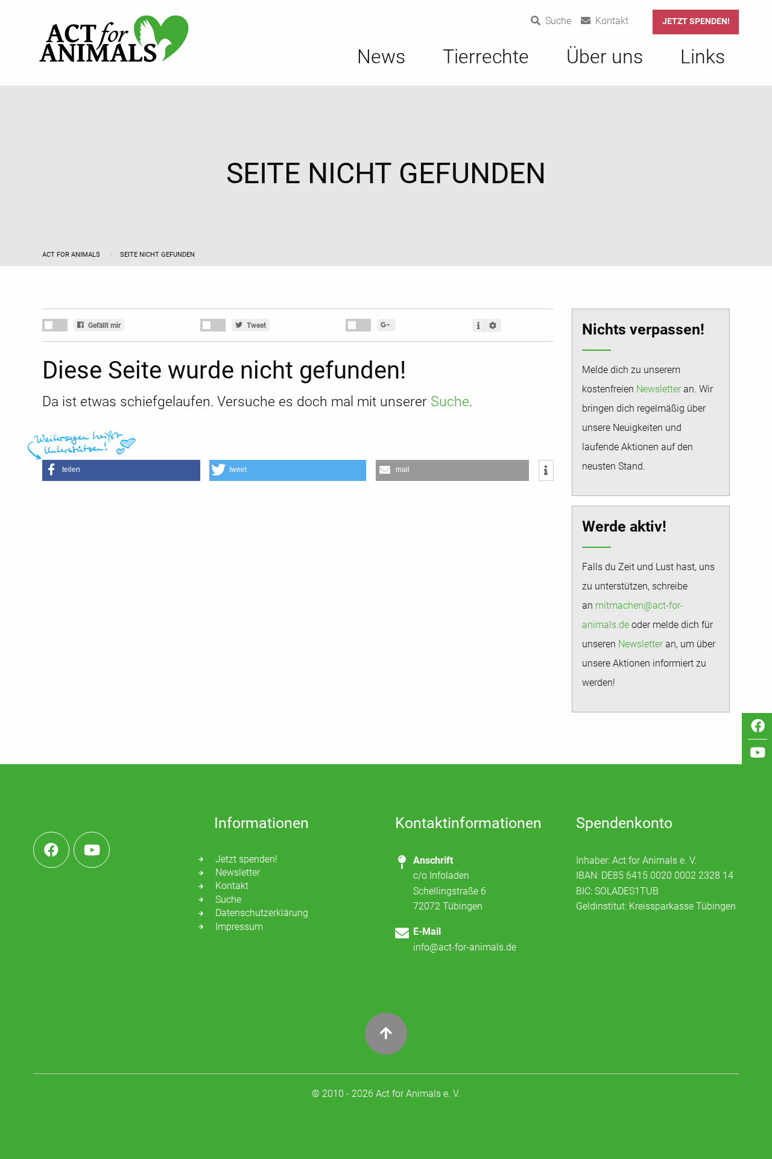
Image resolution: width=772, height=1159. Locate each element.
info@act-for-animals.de (464, 947)
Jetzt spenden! (696, 21)
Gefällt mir (103, 325)
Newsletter (658, 389)
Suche (450, 402)
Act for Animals (72, 255)
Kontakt (231, 885)
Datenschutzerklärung (261, 913)
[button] (121, 470)
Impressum (239, 926)
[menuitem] (381, 62)
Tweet (255, 325)
